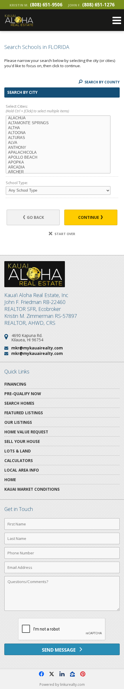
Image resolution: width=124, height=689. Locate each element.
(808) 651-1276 (91, 5)
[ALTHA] (58, 128)
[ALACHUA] (58, 118)
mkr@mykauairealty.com (37, 348)
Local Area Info (21, 470)
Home (10, 479)
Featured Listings (23, 412)
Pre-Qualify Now (22, 393)
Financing (15, 384)
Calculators (18, 460)
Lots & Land (17, 451)
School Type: (17, 182)
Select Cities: (37, 109)
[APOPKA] (58, 162)
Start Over (64, 234)
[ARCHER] (58, 172)
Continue (89, 217)
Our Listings (18, 422)
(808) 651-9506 (36, 5)
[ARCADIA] (58, 167)
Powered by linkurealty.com (62, 684)
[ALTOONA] (58, 133)
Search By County (102, 82)
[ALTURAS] (58, 137)
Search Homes (19, 403)
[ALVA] (58, 142)
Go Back (35, 217)
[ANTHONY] (58, 147)
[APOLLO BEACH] (58, 157)
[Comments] (62, 610)
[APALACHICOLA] (58, 152)
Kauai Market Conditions (32, 489)
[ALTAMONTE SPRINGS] (58, 123)
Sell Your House (22, 441)
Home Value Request (26, 432)
